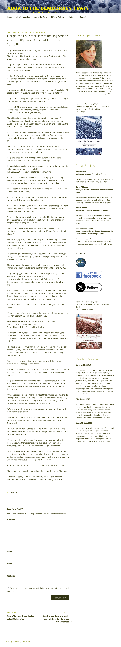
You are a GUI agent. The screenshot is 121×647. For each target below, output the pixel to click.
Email (10, 564)
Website (11, 576)
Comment (12, 519)
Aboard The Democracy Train (48, 8)
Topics (71, 17)
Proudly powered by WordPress (18, 642)
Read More (108, 94)
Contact (83, 17)
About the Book (40, 17)
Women (13, 492)
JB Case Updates (57, 17)
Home (9, 17)
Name (10, 551)
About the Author (23, 17)
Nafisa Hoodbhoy (37, 32)
